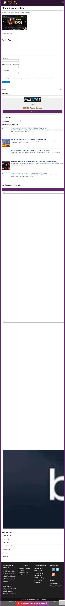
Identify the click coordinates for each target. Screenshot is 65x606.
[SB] (10, 4)
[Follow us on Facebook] (53, 571)
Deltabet (21, 572)
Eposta (11, 64)
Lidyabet (21, 568)
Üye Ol (32, 111)
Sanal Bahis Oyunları (56, 585)
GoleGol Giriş (38, 573)
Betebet (4, 553)
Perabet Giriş (38, 575)
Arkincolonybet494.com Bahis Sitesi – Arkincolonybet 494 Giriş (34, 161)
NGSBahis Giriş (39, 578)
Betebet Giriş (38, 568)
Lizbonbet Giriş (6, 535)
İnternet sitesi (5, 70)
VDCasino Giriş (39, 570)
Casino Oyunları (54, 583)
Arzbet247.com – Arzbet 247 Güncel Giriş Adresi (28, 139)
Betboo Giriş (5, 539)
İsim (5, 58)
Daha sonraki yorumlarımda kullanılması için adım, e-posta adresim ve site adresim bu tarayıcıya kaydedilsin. (28, 77)
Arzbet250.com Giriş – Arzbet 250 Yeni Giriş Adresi (29, 128)
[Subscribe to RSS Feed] (53, 576)
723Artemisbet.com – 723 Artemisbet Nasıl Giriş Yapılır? (31, 150)
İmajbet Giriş (38, 580)
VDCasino (5, 556)
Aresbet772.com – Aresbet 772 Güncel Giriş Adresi (29, 173)
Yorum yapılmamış (25, 12)
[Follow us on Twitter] (57, 571)
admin (12, 12)
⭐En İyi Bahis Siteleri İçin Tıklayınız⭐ (32, 603)
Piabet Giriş (5, 542)
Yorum (3, 44)
